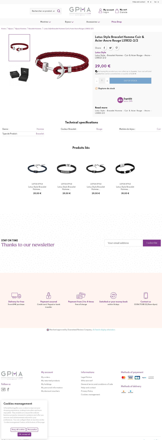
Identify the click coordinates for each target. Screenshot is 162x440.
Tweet (110, 47)
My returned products (50, 381)
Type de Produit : (10, 134)
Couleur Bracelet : (69, 129)
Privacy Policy (87, 391)
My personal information (52, 388)
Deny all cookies (18, 429)
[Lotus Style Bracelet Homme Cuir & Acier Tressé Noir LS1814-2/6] (96, 169)
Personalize (32, 429)
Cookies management (90, 395)
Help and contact (138, 2)
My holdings (46, 384)
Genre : (5, 129)
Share (104, 47)
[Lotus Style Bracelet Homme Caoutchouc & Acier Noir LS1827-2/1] (67, 169)
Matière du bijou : (127, 129)
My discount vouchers (50, 391)
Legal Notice (86, 377)
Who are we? (87, 381)
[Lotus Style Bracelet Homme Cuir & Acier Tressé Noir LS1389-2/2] (125, 169)
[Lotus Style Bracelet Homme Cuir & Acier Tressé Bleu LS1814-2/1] (37, 169)
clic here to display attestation (104, 330)
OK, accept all (24, 434)
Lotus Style (100, 53)
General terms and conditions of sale (97, 384)
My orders (45, 377)
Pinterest (116, 47)
